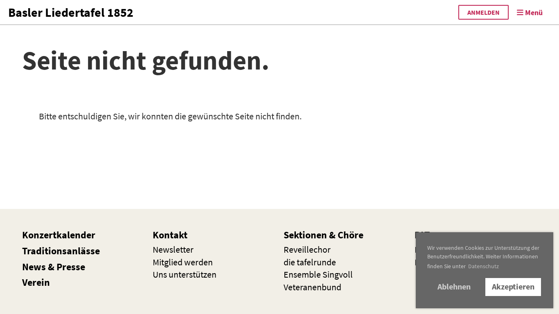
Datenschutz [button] (483, 266)
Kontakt (170, 235)
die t (310, 262)
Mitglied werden (183, 262)
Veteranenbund (312, 287)
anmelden (483, 12)
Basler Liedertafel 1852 (70, 12)
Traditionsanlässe (61, 250)
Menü (533, 12)
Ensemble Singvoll (318, 274)
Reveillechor (307, 249)
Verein (36, 282)
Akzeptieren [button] (513, 287)
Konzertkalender (58, 235)
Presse (70, 266)
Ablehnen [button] (454, 287)
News (34, 266)
